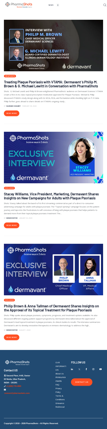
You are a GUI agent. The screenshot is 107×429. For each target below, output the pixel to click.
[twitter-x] (79, 369)
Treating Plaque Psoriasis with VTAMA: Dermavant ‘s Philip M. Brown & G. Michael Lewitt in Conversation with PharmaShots (51, 84)
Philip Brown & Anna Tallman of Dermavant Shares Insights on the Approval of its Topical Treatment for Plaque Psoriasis (51, 308)
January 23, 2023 (25, 218)
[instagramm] (93, 369)
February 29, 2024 (29, 106)
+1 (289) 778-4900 (13, 386)
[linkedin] (72, 369)
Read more (12, 113)
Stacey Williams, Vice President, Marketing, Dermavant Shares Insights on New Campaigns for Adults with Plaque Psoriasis (51, 196)
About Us (59, 373)
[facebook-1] (86, 369)
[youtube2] (100, 369)
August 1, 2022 (25, 330)
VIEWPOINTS (10, 76)
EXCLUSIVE (9, 188)
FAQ (57, 384)
